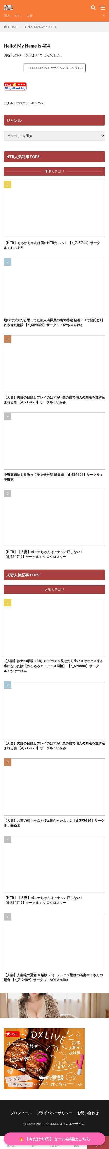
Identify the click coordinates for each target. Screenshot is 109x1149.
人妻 (30, 16)
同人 (7, 16)
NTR (18, 16)
